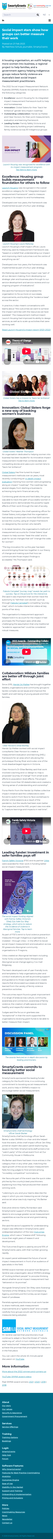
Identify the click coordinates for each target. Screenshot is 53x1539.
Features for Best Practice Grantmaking (21, 1473)
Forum (5, 1459)
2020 (37, 1382)
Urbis (46, 860)
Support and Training (12, 1491)
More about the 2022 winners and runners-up (24, 1371)
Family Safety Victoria (12, 860)
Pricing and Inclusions (12, 1498)
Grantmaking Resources (13, 1512)
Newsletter (7, 1519)
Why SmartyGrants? (11, 1469)
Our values (7, 1409)
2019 (43, 1382)
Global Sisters (8, 472)
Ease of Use (7, 1483)
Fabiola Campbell (19, 603)
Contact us (7, 1523)
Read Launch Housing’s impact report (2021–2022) (26, 330)
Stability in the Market (12, 1487)
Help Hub (6, 1455)
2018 (4, 1385)
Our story (6, 1406)
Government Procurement (14, 1416)
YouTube (20, 1359)
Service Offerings (10, 1427)
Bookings (6, 1441)
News (4, 1516)
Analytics (6, 1476)
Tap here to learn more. (26, 170)
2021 (31, 1382)
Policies (5, 1508)
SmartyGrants (8, 1451)
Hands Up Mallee (21, 684)
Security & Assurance (12, 1413)
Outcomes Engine (10, 1480)
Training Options (10, 1437)
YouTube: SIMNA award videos (16, 1376)
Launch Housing (10, 188)
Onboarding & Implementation (16, 1494)
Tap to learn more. (26, 401)
